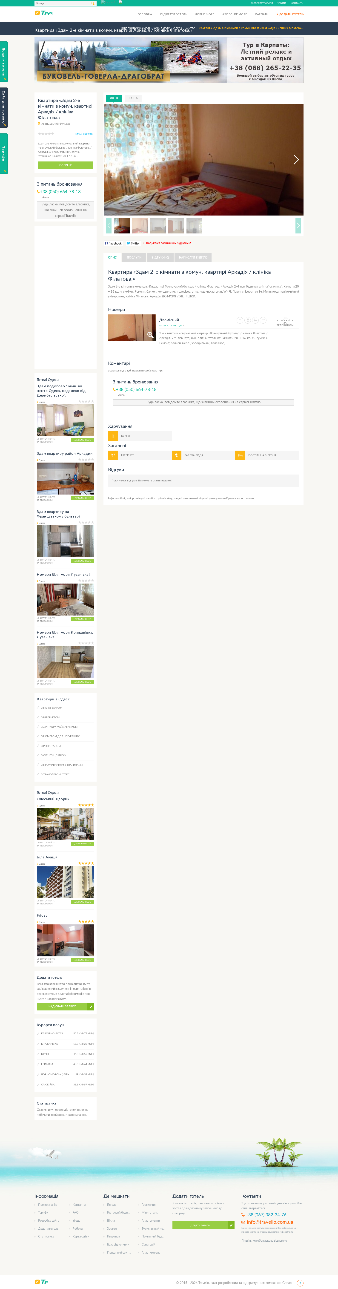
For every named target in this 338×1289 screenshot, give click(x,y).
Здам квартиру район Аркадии (64, 453)
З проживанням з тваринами (62, 765)
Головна (144, 14)
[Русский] (110, 2)
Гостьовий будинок (120, 1212)
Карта (133, 98)
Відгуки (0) (160, 257)
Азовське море (234, 14)
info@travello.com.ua (270, 1222)
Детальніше (82, 440)
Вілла (111, 1220)
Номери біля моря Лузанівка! (63, 574)
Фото (114, 98)
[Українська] (127, 2)
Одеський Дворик (53, 799)
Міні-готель (150, 1212)
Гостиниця (148, 1204)
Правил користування (240, 498)
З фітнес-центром (53, 755)
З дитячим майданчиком (59, 727)
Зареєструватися (262, 3)
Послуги (134, 257)
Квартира (113, 1236)
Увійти (282, 3)
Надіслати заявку (62, 1006)
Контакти (297, 3)
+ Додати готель (290, 14)
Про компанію (47, 1204)
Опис (112, 257)
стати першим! (162, 480)
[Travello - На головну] (43, 12)
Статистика (46, 1236)
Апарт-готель (151, 1252)
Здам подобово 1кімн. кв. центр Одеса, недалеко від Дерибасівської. (61, 390)
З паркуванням (51, 708)
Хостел (112, 1228)
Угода (76, 1220)
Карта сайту (81, 1236)
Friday (42, 915)
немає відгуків (83, 134)
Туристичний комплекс (157, 1228)
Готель (111, 1204)
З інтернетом (50, 717)
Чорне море (204, 14)
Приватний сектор (119, 1252)
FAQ (75, 1212)
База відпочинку (118, 1244)
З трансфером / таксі (55, 774)
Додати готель (48, 1228)
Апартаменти (151, 1220)
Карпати (261, 14)
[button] (292, 160)
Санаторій (148, 1244)
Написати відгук (193, 257)
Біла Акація (47, 857)
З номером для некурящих (60, 736)
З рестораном (51, 746)
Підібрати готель (173, 14)
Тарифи (43, 1212)
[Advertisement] (65, 297)
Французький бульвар (55, 123)
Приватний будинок (155, 1236)
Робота (78, 1228)
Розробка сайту (48, 1220)
